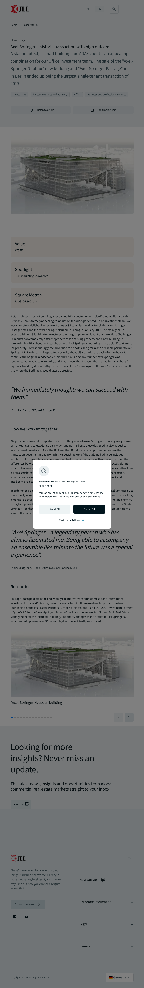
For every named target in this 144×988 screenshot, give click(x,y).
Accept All (89, 509)
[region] (72, 494)
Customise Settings (72, 520)
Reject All (55, 509)
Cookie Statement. (90, 497)
